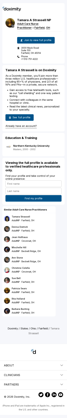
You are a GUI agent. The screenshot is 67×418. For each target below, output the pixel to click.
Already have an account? (21, 125)
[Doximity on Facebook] (47, 395)
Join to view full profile (37, 40)
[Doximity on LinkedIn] (54, 395)
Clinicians (12, 375)
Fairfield (39, 27)
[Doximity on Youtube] (60, 395)
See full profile (22, 118)
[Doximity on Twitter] (40, 395)
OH (48, 27)
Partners (11, 384)
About (9, 365)
